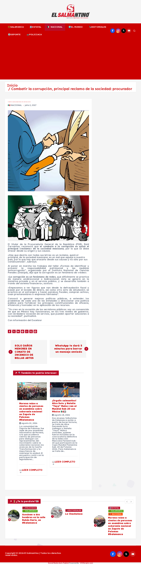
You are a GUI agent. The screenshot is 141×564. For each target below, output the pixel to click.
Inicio (12, 85)
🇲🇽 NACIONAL (55, 27)
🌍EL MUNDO (75, 27)
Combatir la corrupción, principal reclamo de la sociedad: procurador (71, 89)
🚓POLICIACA (34, 34)
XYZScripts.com (86, 563)
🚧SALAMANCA (16, 27)
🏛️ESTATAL (35, 27)
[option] (28, 515)
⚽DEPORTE (14, 34)
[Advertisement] (70, 59)
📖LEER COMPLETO (30, 469)
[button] (127, 502)
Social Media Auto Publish (58, 563)
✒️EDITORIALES (97, 27)
